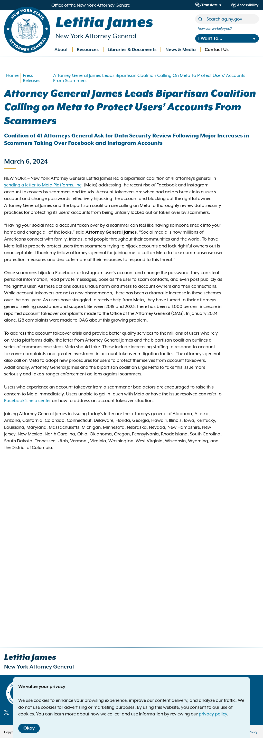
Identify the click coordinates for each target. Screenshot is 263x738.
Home (12, 75)
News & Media (180, 49)
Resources (88, 49)
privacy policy (213, 713)
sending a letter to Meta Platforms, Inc (42, 184)
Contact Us (217, 49)
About (61, 49)
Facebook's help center (27, 400)
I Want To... (210, 38)
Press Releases (31, 78)
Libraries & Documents (132, 49)
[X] (6, 712)
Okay (29, 728)
